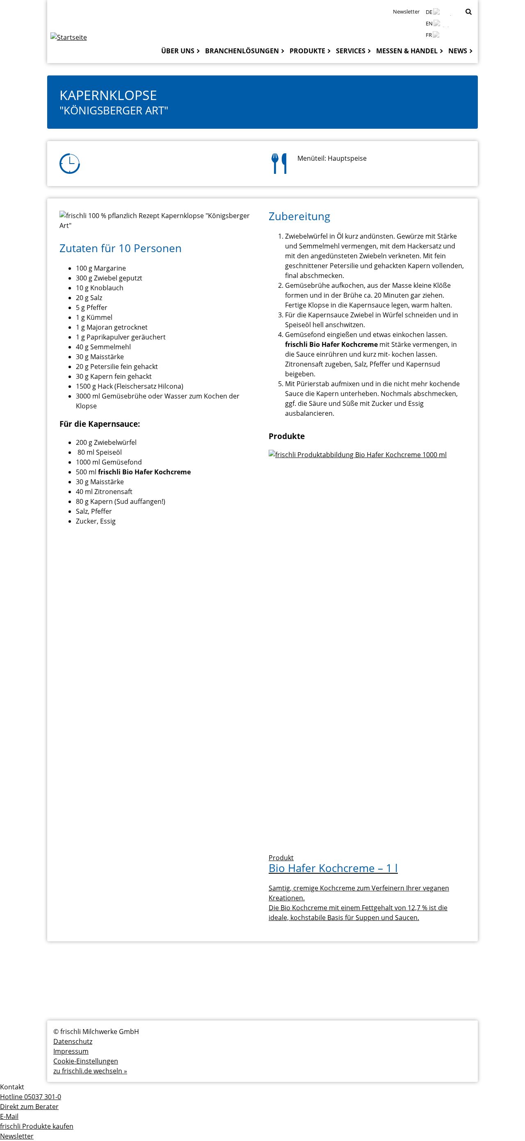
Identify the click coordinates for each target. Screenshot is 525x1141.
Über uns (177, 50)
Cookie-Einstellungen (85, 1061)
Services (350, 50)
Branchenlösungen (242, 50)
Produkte (307, 50)
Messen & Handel (407, 50)
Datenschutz (72, 1041)
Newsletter (406, 11)
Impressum (71, 1051)
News (457, 50)
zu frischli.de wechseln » (90, 1070)
